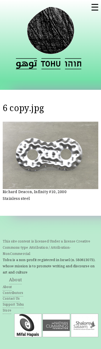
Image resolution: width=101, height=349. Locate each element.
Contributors (13, 293)
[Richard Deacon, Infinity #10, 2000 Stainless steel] (50, 186)
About (15, 280)
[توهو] (26, 63)
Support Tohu (13, 305)
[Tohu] (50, 50)
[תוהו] (73, 63)
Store (7, 311)
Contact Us (11, 299)
